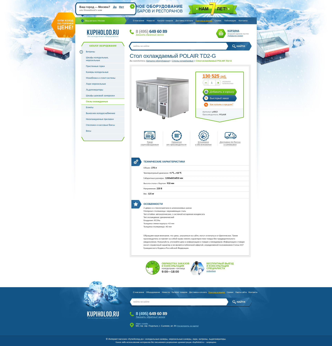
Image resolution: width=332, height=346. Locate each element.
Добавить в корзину (222, 91)
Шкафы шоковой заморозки (100, 95)
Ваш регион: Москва (95, 21)
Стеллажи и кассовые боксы (100, 125)
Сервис (218, 21)
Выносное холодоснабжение (100, 113)
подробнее (211, 271)
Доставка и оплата (184, 21)
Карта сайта (241, 292)
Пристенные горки (95, 66)
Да (115, 7)
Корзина (221, 33)
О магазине (138, 21)
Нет (121, 7)
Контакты (243, 21)
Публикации (230, 21)
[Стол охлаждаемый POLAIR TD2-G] (161, 126)
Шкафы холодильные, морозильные (97, 59)
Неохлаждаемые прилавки (100, 119)
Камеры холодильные (97, 72)
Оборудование (153, 292)
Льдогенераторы (94, 90)
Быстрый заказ (219, 98)
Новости (151, 21)
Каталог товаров (165, 21)
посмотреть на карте (188, 326)
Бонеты (89, 107)
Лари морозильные (96, 84)
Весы (88, 131)
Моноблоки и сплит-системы (100, 78)
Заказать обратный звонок (150, 35)
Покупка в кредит (204, 21)
